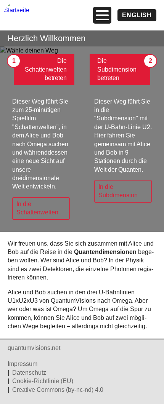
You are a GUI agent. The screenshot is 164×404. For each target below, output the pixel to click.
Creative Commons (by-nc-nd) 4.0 (57, 389)
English (137, 15)
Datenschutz (29, 372)
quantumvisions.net (34, 348)
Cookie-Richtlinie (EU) (42, 381)
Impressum (22, 364)
